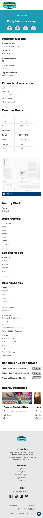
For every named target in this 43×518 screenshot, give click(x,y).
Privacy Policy (13, 505)
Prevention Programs (21, 475)
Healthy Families (21, 469)
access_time (4, 418)
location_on (4, 411)
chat (17, 28)
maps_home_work (4, 415)
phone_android (25, 28)
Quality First (22, 472)
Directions (10, 194)
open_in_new (4, 194)
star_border (9, 28)
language (39, 513)
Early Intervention (21, 478)
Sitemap (31, 505)
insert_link (33, 28)
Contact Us (21, 481)
